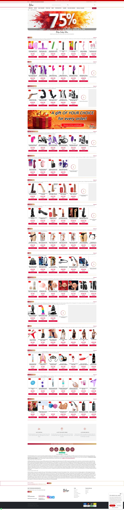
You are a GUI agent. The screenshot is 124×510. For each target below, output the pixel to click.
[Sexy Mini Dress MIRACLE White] (63, 334)
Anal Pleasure (41, 8)
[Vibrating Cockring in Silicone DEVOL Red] (73, 358)
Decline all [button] (119, 505)
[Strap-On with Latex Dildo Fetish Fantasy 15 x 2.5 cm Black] (63, 237)
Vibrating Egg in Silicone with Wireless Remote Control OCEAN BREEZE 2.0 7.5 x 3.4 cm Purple (73, 145)
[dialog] (115, 501)
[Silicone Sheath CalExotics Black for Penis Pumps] (33, 261)
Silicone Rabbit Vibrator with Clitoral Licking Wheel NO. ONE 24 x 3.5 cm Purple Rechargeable (32, 76)
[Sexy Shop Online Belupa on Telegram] (53, 498)
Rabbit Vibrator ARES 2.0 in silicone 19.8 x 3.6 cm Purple (73, 76)
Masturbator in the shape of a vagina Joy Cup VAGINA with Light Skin (32, 291)
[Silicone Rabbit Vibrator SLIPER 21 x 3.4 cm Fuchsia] (53, 70)
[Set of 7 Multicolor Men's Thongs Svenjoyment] (53, 334)
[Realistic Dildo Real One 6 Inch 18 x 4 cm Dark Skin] (33, 188)
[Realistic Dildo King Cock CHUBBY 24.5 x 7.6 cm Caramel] (53, 212)
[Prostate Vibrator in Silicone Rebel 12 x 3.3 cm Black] (43, 94)
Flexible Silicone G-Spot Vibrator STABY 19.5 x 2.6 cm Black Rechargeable (63, 100)
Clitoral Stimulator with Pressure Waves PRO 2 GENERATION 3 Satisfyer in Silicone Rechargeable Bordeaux (33, 169)
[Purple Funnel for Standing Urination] (94, 383)
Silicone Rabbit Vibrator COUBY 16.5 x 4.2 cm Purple (43, 76)
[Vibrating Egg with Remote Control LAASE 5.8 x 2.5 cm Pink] (33, 45)
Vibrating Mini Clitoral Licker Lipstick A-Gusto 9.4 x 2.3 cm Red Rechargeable (53, 169)
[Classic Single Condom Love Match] (33, 383)
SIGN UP (49, 483)
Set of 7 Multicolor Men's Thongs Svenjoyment (53, 340)
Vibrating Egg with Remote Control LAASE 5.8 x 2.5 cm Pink (33, 51)
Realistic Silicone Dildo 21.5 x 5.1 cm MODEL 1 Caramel (53, 194)
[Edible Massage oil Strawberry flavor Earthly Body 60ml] (94, 358)
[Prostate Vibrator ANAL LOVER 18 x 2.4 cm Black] (33, 94)
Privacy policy (76, 492)
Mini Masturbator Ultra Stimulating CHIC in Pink (42, 291)
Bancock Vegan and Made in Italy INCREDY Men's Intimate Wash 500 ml (83, 412)
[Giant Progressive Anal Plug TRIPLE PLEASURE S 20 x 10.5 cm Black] (53, 310)
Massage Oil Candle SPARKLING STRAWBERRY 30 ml (63, 364)
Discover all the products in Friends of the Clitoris (73, 171)
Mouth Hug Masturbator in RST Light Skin (73, 291)
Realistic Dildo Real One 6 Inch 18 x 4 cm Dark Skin (33, 194)
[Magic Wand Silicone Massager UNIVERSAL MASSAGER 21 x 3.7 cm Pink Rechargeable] (83, 45)
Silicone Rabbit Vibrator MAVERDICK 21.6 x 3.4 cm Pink (63, 76)
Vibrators (30, 8)
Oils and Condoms (71, 8)
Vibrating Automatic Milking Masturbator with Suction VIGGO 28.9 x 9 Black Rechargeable (94, 291)
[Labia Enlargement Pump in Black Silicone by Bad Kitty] (63, 261)
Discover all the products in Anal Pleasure (63, 317)
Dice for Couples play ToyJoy (53, 411)
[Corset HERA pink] (94, 334)
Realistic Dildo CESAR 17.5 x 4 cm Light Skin (43, 194)
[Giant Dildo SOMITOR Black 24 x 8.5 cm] (33, 212)
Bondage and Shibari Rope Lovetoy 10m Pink (43, 364)
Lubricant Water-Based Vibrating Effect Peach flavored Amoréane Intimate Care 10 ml (32, 364)
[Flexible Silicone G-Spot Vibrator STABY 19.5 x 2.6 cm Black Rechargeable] (63, 94)
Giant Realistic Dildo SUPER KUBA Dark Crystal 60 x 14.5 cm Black (83, 218)
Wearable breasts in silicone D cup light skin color (63, 412)
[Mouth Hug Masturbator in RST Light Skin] (73, 285)
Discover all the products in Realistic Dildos (83, 195)
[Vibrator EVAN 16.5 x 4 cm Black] (63, 45)
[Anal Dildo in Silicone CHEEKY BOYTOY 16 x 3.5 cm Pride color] (43, 310)
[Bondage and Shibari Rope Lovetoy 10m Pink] (43, 358)
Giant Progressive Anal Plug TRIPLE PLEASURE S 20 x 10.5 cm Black (53, 315)
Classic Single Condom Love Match (32, 388)
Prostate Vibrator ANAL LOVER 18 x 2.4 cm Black (32, 100)
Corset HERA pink (93, 339)
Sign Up (29, 491)
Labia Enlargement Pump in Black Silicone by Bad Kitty (63, 267)
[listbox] (120, 493)
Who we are (75, 489)
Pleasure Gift (76, 497)
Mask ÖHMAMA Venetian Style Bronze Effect (53, 364)
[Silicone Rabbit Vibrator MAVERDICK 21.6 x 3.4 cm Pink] (63, 70)
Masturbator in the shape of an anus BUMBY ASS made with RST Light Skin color (53, 291)
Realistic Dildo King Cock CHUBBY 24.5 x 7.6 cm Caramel (53, 218)
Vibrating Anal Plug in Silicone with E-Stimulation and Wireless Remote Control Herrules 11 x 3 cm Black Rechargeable (73, 100)
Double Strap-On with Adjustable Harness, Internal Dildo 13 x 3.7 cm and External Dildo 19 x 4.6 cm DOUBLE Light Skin (93, 242)
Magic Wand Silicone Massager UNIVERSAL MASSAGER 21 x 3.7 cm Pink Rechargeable (83, 51)
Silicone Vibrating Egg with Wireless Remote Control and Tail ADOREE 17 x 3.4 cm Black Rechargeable (42, 145)
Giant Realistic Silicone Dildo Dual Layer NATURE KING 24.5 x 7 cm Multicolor (73, 218)
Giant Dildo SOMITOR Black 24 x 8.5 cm (32, 218)
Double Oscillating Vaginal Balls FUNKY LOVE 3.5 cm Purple (43, 388)
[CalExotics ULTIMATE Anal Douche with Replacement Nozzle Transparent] (73, 383)
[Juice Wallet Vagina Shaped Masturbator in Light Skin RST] (63, 285)
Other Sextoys (58, 8)
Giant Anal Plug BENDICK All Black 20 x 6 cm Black (32, 315)
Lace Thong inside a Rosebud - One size (33, 340)
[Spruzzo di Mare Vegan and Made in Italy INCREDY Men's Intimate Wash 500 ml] (94, 406)
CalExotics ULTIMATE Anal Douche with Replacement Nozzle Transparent (73, 388)
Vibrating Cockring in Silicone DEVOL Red (73, 364)
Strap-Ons (48, 8)
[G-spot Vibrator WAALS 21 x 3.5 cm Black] (73, 45)
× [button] (121, 493)
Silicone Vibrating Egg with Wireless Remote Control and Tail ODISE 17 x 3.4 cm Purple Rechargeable (53, 145)
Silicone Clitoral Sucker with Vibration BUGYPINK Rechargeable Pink (43, 169)
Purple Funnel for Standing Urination (94, 388)
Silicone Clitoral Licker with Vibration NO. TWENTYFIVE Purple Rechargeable (63, 169)
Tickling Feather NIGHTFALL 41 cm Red (32, 412)
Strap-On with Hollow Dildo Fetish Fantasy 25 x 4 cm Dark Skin (53, 242)
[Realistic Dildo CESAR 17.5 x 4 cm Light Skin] (43, 188)
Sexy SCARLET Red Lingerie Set (83, 340)
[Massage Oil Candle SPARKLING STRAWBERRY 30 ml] (63, 358)
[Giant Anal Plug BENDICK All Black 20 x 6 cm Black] (33, 310)
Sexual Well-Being (76, 496)
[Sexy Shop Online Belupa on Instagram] (48, 498)
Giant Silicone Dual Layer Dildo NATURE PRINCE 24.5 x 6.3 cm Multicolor (63, 218)
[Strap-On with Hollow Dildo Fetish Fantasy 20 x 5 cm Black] (73, 237)
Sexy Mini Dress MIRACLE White (63, 340)
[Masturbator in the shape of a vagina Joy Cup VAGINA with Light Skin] (33, 285)
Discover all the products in (94, 76)
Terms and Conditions (77, 493)
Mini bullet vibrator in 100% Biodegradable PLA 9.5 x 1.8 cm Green (53, 51)
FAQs (86, 493)
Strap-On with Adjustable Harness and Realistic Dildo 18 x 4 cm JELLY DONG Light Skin (83, 242)
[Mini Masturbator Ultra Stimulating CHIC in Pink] (43, 285)
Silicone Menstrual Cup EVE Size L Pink (83, 388)
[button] (115, 507)
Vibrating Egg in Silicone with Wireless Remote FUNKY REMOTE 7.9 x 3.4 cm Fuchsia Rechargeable (32, 145)
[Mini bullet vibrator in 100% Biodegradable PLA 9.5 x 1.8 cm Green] (53, 45)
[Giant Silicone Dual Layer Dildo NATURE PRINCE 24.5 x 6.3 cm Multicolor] (63, 212)
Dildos (35, 8)
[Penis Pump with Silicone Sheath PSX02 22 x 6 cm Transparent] (43, 261)
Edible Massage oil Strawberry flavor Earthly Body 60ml (94, 364)
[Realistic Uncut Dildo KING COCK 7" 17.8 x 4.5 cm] (73, 188)
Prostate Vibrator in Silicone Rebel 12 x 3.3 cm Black (43, 100)
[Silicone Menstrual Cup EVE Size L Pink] (83, 383)
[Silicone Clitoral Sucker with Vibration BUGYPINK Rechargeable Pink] (43, 164)
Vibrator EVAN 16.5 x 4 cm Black (63, 51)
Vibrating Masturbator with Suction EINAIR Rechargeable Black (83, 291)
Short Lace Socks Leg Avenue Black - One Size (42, 340)
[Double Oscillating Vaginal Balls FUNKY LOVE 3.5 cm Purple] (43, 383)
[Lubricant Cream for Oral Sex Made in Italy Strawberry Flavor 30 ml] (43, 406)
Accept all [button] (112, 505)
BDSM (53, 8)
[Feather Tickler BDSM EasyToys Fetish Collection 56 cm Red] (83, 358)
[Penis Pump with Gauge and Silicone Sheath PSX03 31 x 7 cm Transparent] (73, 261)
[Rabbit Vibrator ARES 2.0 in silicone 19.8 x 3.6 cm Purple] (73, 70)
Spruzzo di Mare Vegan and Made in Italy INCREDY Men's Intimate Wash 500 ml (93, 412)
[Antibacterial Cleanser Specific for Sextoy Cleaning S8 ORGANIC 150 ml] (63, 383)
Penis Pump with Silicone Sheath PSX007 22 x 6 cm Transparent (83, 267)
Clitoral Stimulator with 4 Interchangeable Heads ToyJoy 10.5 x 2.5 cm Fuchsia (42, 51)
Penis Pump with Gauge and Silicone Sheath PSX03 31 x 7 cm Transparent (73, 267)
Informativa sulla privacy (112, 503)
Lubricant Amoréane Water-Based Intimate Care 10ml (53, 388)
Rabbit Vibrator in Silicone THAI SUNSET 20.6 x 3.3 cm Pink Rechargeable (83, 76)
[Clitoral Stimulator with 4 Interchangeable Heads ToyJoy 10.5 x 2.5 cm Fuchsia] (43, 45)
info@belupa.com (41, 499)
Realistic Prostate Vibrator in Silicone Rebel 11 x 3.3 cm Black (53, 100)
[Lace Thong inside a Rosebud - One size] (33, 334)
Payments (86, 492)
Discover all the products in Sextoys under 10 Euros (94, 268)
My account (87, 489)
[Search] (68, 5)
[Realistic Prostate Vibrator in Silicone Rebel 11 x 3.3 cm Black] (53, 94)
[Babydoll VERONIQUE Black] (73, 334)
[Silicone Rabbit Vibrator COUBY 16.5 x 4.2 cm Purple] (43, 70)
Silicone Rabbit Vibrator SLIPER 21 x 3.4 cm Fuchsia (53, 76)
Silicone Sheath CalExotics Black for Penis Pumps (33, 267)
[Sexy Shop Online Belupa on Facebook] (51, 498)
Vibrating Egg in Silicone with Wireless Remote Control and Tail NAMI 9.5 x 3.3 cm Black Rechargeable (83, 145)
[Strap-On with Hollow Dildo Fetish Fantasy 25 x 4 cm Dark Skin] (53, 237)
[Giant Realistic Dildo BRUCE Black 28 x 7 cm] (43, 212)
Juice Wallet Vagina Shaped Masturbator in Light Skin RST (63, 291)
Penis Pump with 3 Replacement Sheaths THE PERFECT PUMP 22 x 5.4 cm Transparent (53, 267)
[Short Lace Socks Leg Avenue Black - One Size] (43, 334)
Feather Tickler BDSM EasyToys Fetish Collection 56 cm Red (83, 364)
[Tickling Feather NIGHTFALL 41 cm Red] (33, 406)
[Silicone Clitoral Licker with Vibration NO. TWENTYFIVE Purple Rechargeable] (63, 164)
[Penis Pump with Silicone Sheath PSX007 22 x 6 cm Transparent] (83, 261)
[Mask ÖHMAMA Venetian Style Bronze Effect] (53, 358)
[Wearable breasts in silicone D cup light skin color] (63, 406)
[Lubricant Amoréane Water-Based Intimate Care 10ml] (53, 383)
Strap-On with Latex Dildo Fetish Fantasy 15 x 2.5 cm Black (63, 242)
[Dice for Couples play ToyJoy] (53, 406)
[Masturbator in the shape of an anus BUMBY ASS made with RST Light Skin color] (53, 285)
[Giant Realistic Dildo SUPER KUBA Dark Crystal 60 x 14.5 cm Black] (83, 212)
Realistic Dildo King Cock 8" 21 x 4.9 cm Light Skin (63, 194)
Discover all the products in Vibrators (94, 220)
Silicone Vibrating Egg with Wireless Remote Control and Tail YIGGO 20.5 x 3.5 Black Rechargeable (63, 145)
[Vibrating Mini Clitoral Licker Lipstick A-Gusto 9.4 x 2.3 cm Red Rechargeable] (53, 164)
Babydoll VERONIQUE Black (73, 339)
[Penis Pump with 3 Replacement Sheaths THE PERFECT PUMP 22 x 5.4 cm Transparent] (53, 261)
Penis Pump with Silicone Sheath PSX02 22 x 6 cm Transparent (43, 267)
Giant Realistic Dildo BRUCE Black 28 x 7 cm (43, 218)
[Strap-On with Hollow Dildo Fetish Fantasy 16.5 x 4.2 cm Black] (43, 237)
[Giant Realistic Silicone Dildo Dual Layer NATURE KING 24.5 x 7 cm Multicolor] (73, 212)
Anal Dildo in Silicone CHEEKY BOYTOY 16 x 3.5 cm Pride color (42, 315)
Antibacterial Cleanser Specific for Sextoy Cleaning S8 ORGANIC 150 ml (63, 388)
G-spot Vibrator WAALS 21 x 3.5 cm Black (73, 51)
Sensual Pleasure (80, 8)
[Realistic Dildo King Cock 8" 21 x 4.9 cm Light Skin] (63, 188)
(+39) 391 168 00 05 (41, 496)
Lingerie (64, 8)
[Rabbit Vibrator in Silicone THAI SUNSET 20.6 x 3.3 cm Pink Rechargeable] (83, 70)
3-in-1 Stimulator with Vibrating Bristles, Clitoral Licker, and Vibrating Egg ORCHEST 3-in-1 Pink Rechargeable (93, 51)
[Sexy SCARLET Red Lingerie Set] (83, 334)
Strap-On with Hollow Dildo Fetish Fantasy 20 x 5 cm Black (73, 242)
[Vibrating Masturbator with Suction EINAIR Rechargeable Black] (83, 285)
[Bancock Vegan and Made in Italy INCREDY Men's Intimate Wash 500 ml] (83, 406)
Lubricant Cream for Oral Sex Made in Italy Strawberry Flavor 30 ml (42, 412)
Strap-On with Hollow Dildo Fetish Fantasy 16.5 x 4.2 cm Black (43, 242)
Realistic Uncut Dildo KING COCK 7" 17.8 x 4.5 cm (73, 194)
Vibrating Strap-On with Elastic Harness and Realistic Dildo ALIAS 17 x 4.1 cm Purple (32, 242)
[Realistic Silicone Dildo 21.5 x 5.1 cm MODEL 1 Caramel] (53, 188)
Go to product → (32, 56)
